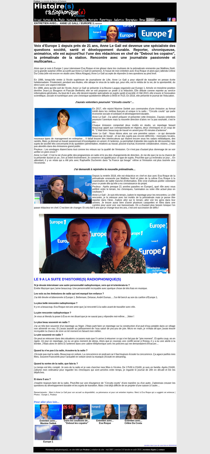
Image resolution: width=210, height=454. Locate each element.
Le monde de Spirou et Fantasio (53, 1)
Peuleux (37, 1)
